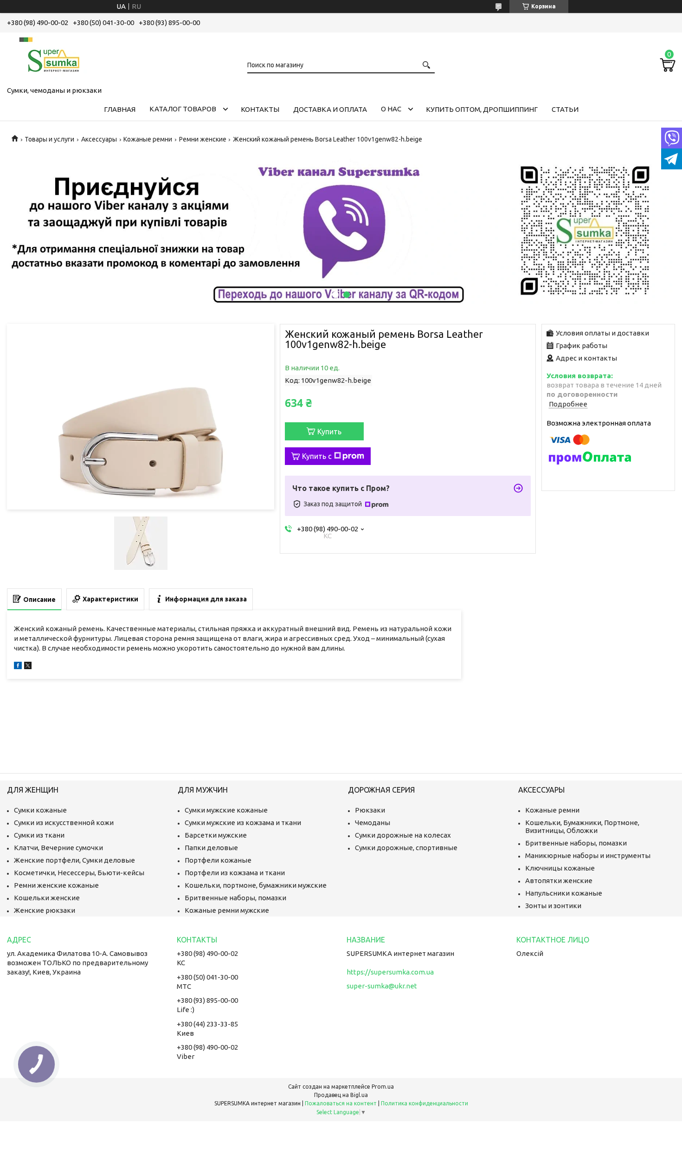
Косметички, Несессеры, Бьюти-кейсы (79, 873)
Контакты (260, 109)
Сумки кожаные (40, 810)
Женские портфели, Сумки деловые (74, 860)
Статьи (565, 109)
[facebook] (18, 667)
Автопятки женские (558, 880)
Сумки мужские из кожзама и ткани (243, 822)
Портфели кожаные (218, 860)
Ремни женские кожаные (56, 885)
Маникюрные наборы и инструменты (587, 855)
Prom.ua (383, 1087)
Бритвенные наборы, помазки (235, 898)
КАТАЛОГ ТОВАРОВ (182, 109)
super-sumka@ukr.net (382, 986)
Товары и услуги (49, 139)
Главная (119, 109)
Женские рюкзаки (44, 910)
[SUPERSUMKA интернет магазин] (53, 57)
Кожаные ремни (147, 139)
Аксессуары (99, 139)
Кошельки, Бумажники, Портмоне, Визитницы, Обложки (582, 826)
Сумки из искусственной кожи (64, 822)
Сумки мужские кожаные (226, 810)
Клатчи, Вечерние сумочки (58, 848)
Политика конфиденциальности (424, 1103)
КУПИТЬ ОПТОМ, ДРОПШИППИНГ (482, 109)
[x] (28, 667)
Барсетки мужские (216, 835)
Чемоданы (372, 822)
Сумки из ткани (39, 835)
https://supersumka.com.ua (390, 972)
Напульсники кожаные (563, 893)
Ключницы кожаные (560, 868)
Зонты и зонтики (553, 906)
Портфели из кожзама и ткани (235, 873)
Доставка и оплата (330, 109)
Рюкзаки (370, 810)
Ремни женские (202, 139)
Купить (329, 431)
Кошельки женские (47, 898)
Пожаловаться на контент (341, 1103)
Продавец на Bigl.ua (341, 1095)
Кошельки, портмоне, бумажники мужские (256, 885)
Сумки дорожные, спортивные (406, 848)
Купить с (317, 456)
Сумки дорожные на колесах (403, 835)
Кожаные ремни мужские (227, 910)
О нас (391, 109)
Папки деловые (211, 848)
